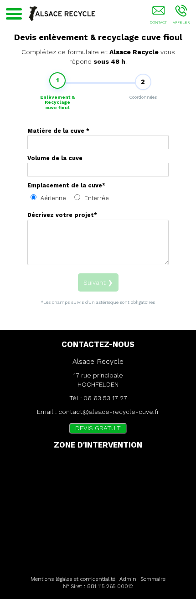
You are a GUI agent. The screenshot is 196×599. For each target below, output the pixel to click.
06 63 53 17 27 (105, 398)
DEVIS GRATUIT (98, 428)
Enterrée (96, 198)
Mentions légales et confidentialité (73, 579)
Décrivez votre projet (62, 214)
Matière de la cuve (58, 130)
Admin (127, 579)
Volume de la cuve (55, 158)
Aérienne (52, 198)
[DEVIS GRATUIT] (158, 16)
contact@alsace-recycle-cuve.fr (108, 411)
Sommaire (152, 579)
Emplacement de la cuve (66, 185)
